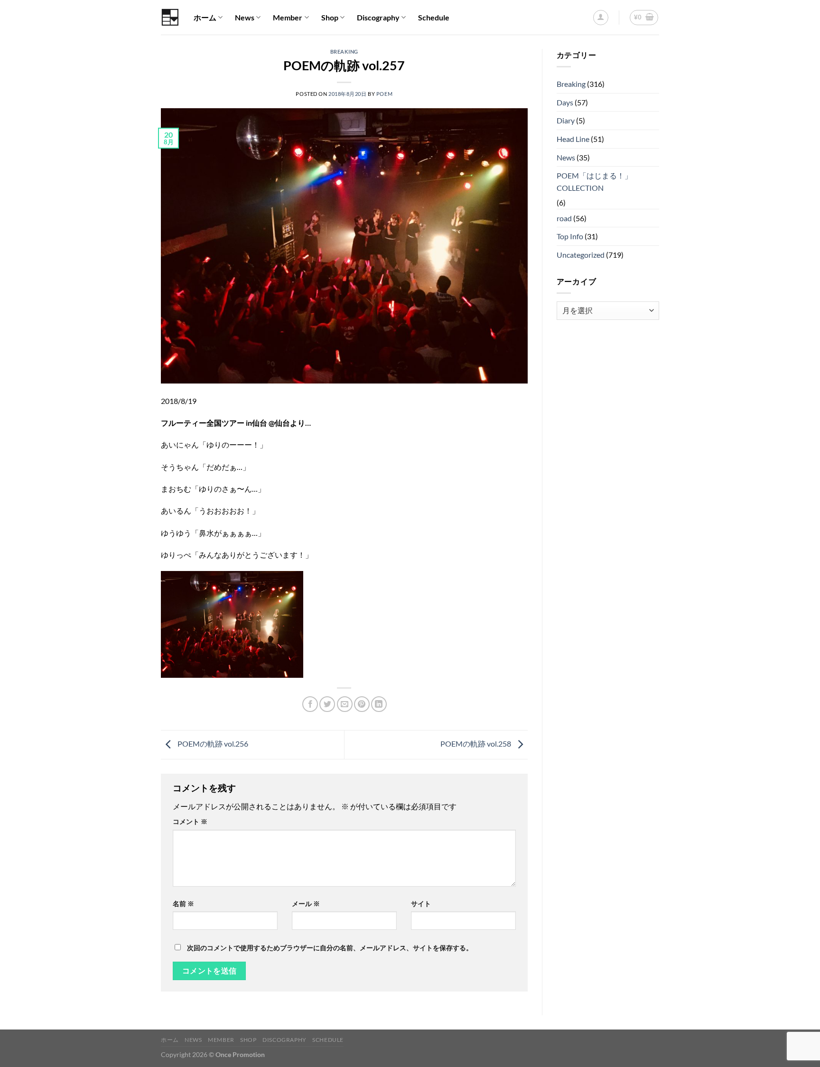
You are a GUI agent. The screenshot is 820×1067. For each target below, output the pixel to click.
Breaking (344, 51)
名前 (183, 903)
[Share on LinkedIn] (379, 704)
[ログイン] (600, 17)
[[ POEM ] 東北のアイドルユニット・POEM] (170, 17)
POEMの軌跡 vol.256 (212, 743)
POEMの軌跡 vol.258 (476, 743)
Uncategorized (581, 254)
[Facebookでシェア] (310, 704)
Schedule (433, 17)
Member (287, 17)
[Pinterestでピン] (362, 704)
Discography (378, 17)
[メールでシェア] (345, 704)
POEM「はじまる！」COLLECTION (594, 181)
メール (306, 903)
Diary (566, 120)
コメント (190, 821)
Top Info (570, 236)
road (564, 218)
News (244, 17)
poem (384, 94)
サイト (421, 903)
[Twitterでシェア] (327, 704)
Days (565, 102)
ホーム (205, 17)
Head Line (573, 138)
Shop (329, 17)
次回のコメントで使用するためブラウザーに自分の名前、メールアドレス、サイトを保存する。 (330, 948)
